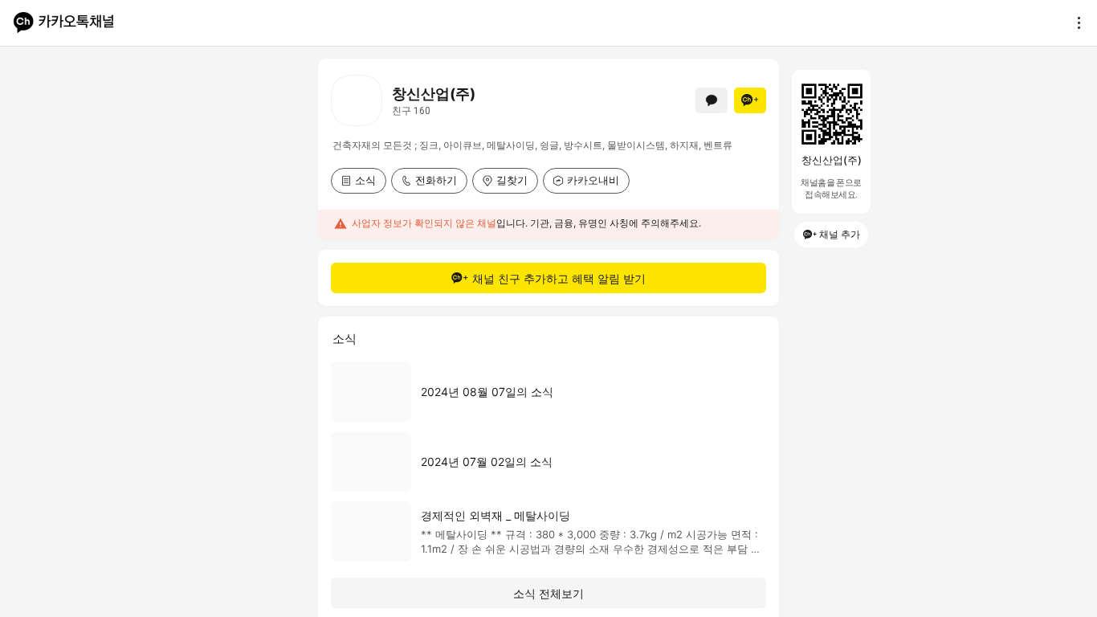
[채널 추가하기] (750, 100)
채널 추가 (839, 234)
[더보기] (1074, 22)
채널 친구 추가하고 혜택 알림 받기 (559, 278)
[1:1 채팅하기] (711, 100)
